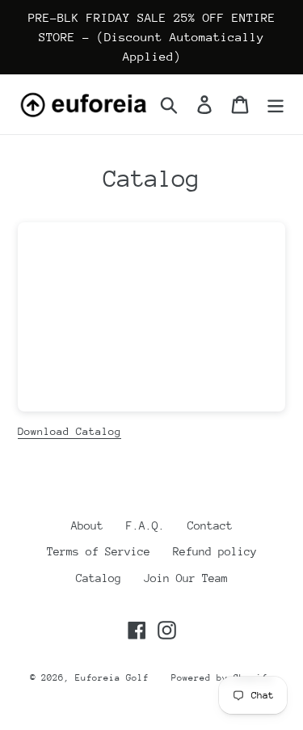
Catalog (98, 578)
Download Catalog (69, 431)
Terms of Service (98, 551)
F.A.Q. (145, 525)
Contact (210, 525)
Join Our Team (186, 578)
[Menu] (275, 104)
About (87, 525)
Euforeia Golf (112, 678)
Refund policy (215, 551)
